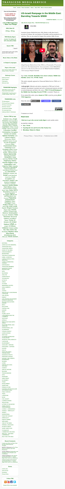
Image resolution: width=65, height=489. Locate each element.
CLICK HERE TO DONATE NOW (10, 14)
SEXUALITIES (5, 402)
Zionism (15, 236)
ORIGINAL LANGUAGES (7, 424)
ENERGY (4, 297)
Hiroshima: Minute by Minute (31, 130)
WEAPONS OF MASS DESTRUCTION (7, 269)
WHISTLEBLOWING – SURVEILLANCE (7, 352)
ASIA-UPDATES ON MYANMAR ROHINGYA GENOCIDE (9, 299)
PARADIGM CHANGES (7, 356)
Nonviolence (7, 192)
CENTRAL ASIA (5, 308)
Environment (8, 146)
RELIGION (4, 371)
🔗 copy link (25, 104)
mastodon (47, 101)
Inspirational (6, 167)
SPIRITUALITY (5, 417)
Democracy (8, 139)
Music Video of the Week (7, 436)
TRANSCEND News (6, 246)
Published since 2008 (50, 136)
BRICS (10, 125)
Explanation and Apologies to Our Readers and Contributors (10, 452)
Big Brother (14, 123)
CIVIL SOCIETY (5, 399)
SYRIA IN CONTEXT (6, 331)
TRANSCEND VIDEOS (7, 248)
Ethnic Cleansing (11, 146)
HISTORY (4, 348)
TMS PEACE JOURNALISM (8, 255)
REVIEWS (4, 361)
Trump (11, 220)
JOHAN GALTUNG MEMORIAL (9, 244)
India (14, 164)
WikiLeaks (5, 236)
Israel (5, 175)
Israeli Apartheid (12, 175)
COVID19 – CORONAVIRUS (8, 409)
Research (15, 208)
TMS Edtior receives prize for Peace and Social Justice (8, 90)
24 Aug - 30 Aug (10, 31)
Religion (9, 208)
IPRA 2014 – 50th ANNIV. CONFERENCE (8, 434)
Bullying (15, 125)
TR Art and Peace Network (8, 103)
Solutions (11, 215)
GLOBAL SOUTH (6, 313)
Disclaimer (4, 472)
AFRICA (4, 282)
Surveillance (12, 218)
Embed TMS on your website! (10, 485)
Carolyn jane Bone (6, 443)
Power (11, 205)
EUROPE (4, 310)
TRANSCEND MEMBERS (8, 266)
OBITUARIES (5, 421)
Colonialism (7, 130)
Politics (5, 205)
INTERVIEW (5, 376)
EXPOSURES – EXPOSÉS (8, 346)
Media (11, 185)
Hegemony (7, 161)
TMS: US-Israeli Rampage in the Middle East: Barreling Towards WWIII (41, 91)
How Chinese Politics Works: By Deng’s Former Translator (9, 70)
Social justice (13, 213)
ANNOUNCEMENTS (7, 252)
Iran (16, 173)
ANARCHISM (5, 385)
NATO (16, 190)
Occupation (6, 194)
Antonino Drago (5, 459)
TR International (5, 101)
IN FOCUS (4, 280)
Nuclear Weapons (10, 193)
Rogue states (7, 209)
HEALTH (4, 350)
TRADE (4, 382)
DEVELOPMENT (6, 383)
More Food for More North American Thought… (9, 444)
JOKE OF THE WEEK (7, 423)
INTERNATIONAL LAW (7, 327)
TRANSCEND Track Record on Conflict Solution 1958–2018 (9, 94)
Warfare (11, 231)
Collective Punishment (12, 128)
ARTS (3, 374)
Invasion (12, 173)
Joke (13, 178)
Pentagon (8, 203)
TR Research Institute (7, 108)
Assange (5, 123)
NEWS (3, 289)
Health (15, 159)
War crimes (10, 230)
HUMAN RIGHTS (6, 276)
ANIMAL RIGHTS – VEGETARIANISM (6, 406)
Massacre (5, 185)
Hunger (15, 162)
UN (10, 222)
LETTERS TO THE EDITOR (8, 404)
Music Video (5, 190)
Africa (10, 119)
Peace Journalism (25, 7)
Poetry (13, 203)
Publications (5, 81)
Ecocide (6, 142)
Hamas (10, 159)
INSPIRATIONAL (6, 414)
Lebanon (50, 76)
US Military (12, 226)
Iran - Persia (26, 125)
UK (14, 220)
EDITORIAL (4, 243)
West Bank (10, 233)
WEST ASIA (4, 334)
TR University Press (6, 110)
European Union (8, 149)
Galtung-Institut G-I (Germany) (9, 112)
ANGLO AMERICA (6, 287)
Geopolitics (8, 157)
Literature (7, 183)
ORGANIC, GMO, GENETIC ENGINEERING (8, 359)
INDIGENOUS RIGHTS (7, 354)
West (16, 231)
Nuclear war (14, 192)
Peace (13, 201)
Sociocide (4, 215)
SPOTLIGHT (5, 318)
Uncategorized (5, 430)
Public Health (13, 206)
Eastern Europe (13, 141)
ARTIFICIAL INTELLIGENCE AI (9, 339)
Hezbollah (37, 76)
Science (6, 211)
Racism (4, 208)
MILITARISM (5, 273)
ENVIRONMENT (6, 343)
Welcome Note (5, 83)
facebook (57, 101)
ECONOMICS (5, 380)
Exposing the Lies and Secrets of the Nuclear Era (37, 128)
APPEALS (4, 320)
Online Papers (5, 79)
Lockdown (12, 183)
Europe (13, 147)
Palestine (12, 198)
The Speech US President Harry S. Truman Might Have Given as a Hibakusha (10, 457)
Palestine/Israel (10, 199)
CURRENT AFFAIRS (6, 400)
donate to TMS (43, 95)
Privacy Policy (5, 474)
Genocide (12, 154)
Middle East (56, 76)
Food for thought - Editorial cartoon (10, 151)
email (34, 101)
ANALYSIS (4, 274)
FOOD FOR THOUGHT (7, 416)
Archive (18, 7)
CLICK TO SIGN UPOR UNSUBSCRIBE (10, 40)
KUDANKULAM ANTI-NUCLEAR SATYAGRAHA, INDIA (9, 389)
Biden (9, 123)
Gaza (6, 154)
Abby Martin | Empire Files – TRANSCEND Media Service (35, 22)
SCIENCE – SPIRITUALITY (8, 410)
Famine (15, 149)
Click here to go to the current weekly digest (33, 120)
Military (9, 187)
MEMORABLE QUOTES (7, 285)
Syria (28, 77)
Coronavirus (6, 132)
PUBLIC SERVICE (6, 392)
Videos (32, 7)
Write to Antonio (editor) (46, 7)
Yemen (41, 77)
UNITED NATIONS (6, 333)
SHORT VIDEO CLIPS (7, 428)
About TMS (37, 7)
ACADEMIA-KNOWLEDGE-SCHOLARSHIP (8, 337)
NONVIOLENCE (5, 264)
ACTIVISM (4, 283)
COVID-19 (7, 134)
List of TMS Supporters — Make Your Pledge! (10, 23)
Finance (9, 151)
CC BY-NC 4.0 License (58, 110)
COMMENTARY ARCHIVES (8, 432)
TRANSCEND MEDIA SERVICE (24, 2)
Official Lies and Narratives (10, 195)
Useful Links (5, 468)
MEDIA (3, 312)
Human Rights (7, 162)
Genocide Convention (10, 155)
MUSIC (3, 397)
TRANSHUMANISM (6, 373)
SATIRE (4, 363)
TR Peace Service (6, 106)
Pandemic (8, 201)
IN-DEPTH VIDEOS (6, 426)
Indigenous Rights (7, 166)
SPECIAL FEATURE (6, 369)
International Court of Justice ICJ (10, 168)
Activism (6, 119)
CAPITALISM (5, 341)
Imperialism (8, 164)
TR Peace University (6, 105)
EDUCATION (5, 306)
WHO (14, 235)
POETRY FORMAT (6, 419)
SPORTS (4, 412)
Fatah (5, 151)
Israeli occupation (10, 178)
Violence (5, 228)
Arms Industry (13, 122)
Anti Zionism (5, 122)
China (11, 127)
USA (12, 224)
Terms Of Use (5, 470)
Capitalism (5, 127)
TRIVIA (3, 393)
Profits (15, 205)
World (10, 236)
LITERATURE (5, 395)
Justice (12, 180)
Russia (13, 210)
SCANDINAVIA (5, 329)
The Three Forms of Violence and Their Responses (10, 448)
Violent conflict (13, 228)
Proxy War (6, 206)
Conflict (14, 130)
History (14, 161)
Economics (12, 142)
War (4, 230)
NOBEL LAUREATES (7, 257)
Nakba (11, 190)
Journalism (5, 180)
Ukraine (6, 222)
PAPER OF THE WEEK (7, 250)
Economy (8, 144)
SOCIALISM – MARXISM (7, 344)
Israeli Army (8, 177)
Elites (12, 144)
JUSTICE (4, 290)
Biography (5, 125)
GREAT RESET (5, 378)
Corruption (14, 132)
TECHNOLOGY (5, 278)
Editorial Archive (5, 77)
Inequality (15, 166)
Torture (6, 220)
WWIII (36, 77)
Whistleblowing (8, 235)
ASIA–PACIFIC (5, 295)
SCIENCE (4, 367)
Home (14, 7)
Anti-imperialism (13, 121)
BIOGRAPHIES (5, 253)
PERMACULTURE (6, 387)
